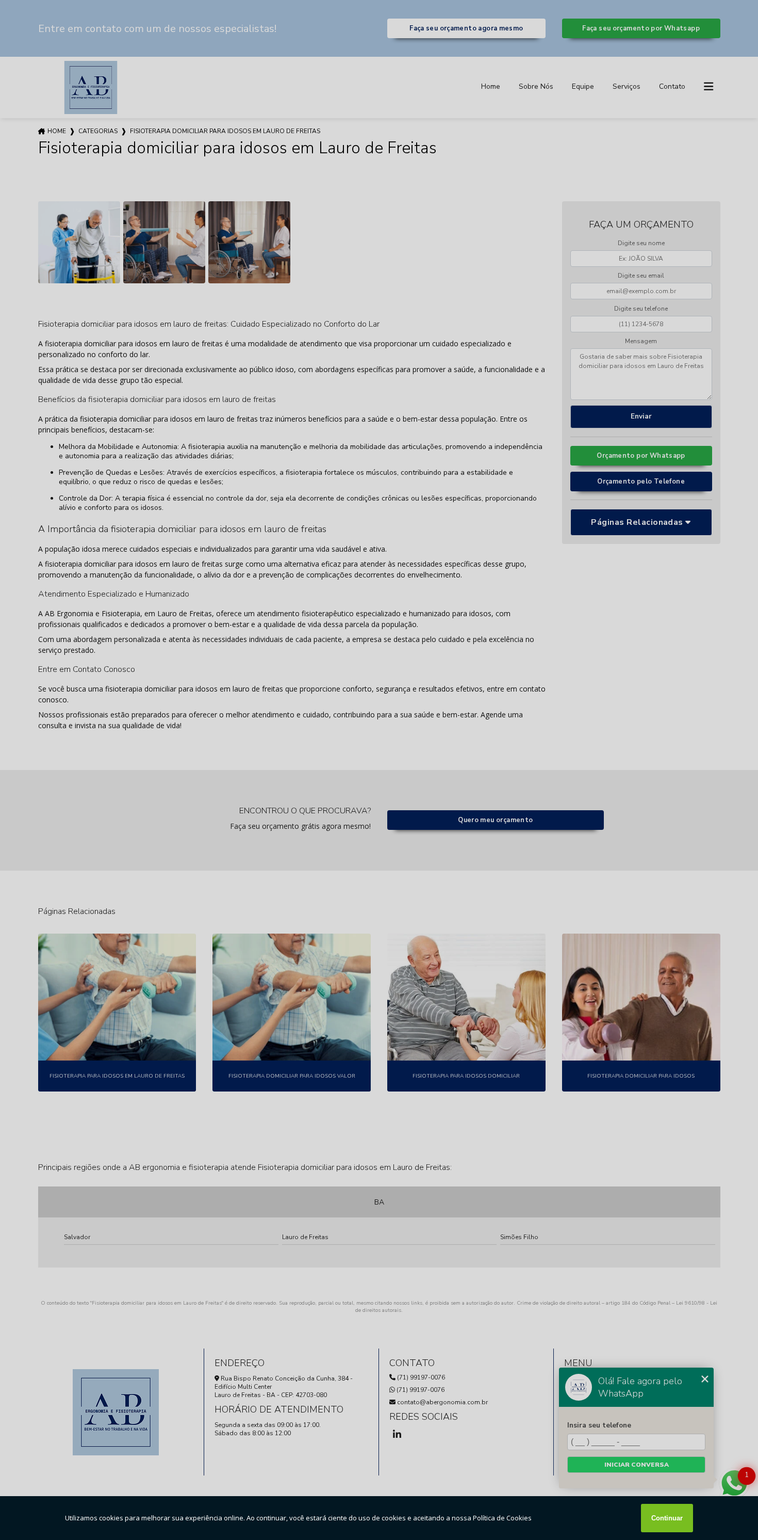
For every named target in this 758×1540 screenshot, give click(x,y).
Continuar (667, 1518)
